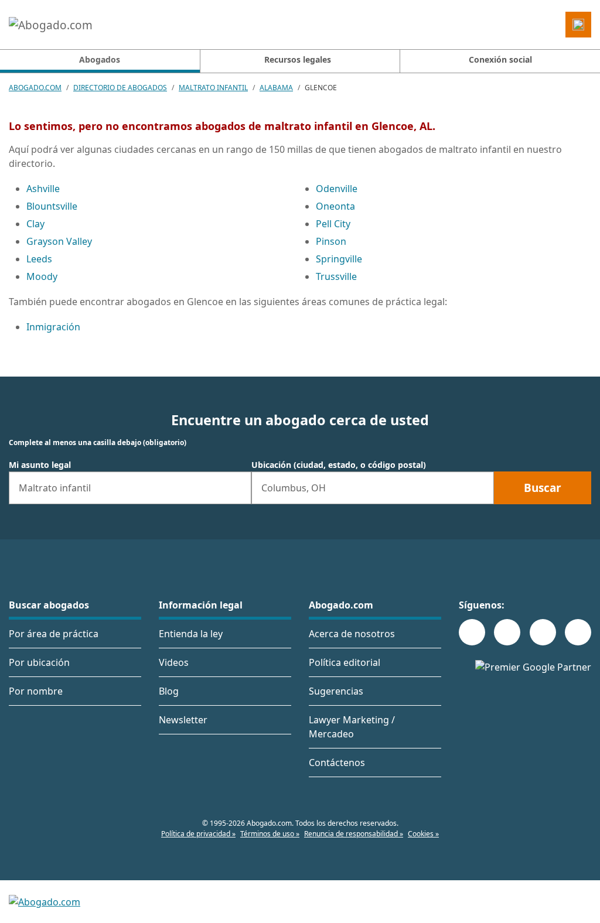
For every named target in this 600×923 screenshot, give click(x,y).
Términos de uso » (269, 834)
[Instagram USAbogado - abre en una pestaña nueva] (507, 632)
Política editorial (344, 662)
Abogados (139, 59)
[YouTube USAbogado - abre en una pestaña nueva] (578, 632)
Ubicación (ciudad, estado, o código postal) (338, 465)
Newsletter (183, 719)
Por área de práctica (53, 633)
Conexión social (500, 59)
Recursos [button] (297, 59)
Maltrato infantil (213, 88)
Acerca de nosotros (352, 633)
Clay (35, 224)
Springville (339, 259)
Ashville (43, 188)
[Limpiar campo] (237, 488)
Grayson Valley (59, 241)
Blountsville (51, 206)
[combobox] (130, 487)
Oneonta (335, 206)
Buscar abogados (49, 605)
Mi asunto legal (40, 465)
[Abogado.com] (51, 24)
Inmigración (53, 327)
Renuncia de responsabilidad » (353, 834)
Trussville (336, 276)
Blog (169, 691)
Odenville (336, 188)
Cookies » (423, 834)
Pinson (331, 241)
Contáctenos (337, 762)
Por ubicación (39, 662)
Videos (174, 662)
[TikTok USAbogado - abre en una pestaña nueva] (543, 632)
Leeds (39, 259)
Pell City (333, 224)
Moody (41, 276)
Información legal (201, 605)
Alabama (276, 88)
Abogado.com (35, 88)
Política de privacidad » (198, 834)
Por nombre (36, 691)
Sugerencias (336, 691)
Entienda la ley (191, 633)
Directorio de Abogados (120, 88)
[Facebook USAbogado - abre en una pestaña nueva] (472, 632)
